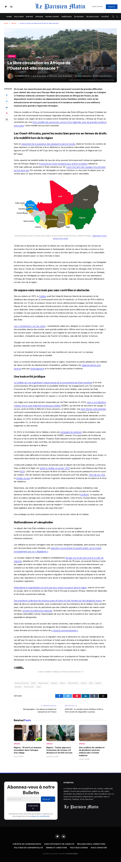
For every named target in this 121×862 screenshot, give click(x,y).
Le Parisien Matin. (71, 854)
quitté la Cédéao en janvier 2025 (55, 468)
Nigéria (98, 683)
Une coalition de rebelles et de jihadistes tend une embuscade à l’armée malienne (92, 751)
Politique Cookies (79, 848)
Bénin (34, 683)
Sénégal (18, 687)
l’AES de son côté (97, 475)
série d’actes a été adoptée (93, 409)
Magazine (111, 7)
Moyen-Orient (52, 17)
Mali (91, 683)
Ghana (62, 683)
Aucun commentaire (84, 76)
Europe (29, 17)
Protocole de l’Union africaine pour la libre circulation (63, 163)
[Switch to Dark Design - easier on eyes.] (117, 17)
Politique (19, 17)
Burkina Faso (43, 683)
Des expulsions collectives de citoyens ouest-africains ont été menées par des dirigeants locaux (58, 600)
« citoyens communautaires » (64, 630)
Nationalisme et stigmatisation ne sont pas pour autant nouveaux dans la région (50, 587)
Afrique (39, 17)
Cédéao (42, 296)
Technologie (92, 17)
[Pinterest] (6, 113)
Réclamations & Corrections (91, 844)
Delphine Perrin (23, 76)
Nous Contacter (99, 848)
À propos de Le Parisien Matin (27, 844)
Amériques (67, 17)
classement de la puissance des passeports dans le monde (48, 144)
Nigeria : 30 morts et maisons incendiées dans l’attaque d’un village (27, 750)
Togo (38, 687)
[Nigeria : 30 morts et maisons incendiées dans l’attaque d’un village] (28, 733)
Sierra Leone (29, 687)
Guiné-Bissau (73, 683)
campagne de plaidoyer (71, 432)
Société (105, 17)
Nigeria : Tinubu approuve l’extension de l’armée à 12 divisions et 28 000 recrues (59, 750)
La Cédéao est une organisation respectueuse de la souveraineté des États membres (53, 382)
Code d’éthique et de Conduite (59, 844)
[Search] (113, 16)
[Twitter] (6, 101)
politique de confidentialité (39, 816)
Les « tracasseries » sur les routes (29, 326)
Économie (79, 17)
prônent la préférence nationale (37, 610)
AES (22, 471)
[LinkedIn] (6, 107)
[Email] (6, 119)
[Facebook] (6, 95)
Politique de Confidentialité (28, 848)
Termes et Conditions (56, 848)
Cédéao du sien (23, 478)
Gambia (54, 683)
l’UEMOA (84, 494)
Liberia (83, 683)
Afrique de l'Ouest (22, 683)
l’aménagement (37, 368)
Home (9, 17)
